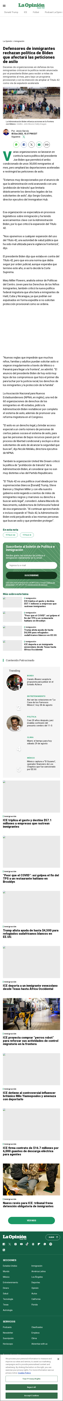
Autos (34, 1293)
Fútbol (36, 12)
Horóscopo (8, 1344)
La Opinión (7, 41)
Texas (5, 1304)
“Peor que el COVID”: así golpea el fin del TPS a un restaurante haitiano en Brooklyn (41, 618)
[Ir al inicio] (14, 1237)
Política (31, 717)
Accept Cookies (31, 1395)
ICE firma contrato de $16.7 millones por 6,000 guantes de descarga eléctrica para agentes (31, 1151)
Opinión (35, 1288)
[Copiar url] (47, 145)
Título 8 (27, 535)
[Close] (58, 1359)
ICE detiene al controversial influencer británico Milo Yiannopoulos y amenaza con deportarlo (29, 1096)
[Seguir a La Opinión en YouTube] (21, 1244)
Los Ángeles (37, 1277)
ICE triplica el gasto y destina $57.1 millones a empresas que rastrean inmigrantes (40, 604)
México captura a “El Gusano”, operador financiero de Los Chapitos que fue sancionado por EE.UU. (41, 765)
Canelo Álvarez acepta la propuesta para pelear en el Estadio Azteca (40, 682)
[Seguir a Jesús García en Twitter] (24, 137)
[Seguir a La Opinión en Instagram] (15, 1244)
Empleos (36, 1333)
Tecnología (8, 1299)
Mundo (6, 1271)
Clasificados (37, 1327)
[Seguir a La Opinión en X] (10, 1244)
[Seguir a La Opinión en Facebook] (4, 1244)
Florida (35, 1304)
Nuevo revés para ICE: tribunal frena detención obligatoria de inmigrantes (28, 1204)
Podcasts (7, 1327)
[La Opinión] (31, 5)
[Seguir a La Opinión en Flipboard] (39, 1244)
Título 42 (10, 535)
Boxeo (30, 676)
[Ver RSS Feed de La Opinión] (4, 1250)
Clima (30, 737)
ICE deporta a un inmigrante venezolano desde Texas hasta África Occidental (40, 647)
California (36, 1299)
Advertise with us (39, 1344)
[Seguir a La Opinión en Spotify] (51, 1244)
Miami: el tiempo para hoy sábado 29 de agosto (39, 742)
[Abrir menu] (4, 5)
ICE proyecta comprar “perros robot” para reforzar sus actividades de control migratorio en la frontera (30, 1041)
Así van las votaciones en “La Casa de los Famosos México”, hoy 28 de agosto (41, 702)
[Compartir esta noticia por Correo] (39, 145)
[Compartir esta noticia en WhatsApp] (16, 145)
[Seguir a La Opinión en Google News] (33, 1244)
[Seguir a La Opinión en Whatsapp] (45, 1244)
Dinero (6, 1288)
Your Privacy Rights (31, 1379)
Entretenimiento (36, 696)
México (31, 758)
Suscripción (8, 1338)
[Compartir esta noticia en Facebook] (24, 145)
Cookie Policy (24, 1373)
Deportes (36, 1282)
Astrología (7, 1310)
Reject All (31, 1387)
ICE (25, 12)
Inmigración (19, 41)
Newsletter (8, 1333)
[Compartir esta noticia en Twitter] (31, 145)
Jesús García (22, 131)
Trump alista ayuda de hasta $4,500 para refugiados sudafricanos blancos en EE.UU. (40, 633)
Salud (5, 1293)
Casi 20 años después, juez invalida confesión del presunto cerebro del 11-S (40, 723)
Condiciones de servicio (37, 585)
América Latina (39, 1271)
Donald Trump (11, 12)
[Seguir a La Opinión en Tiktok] (27, 1244)
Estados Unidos (10, 1266)
